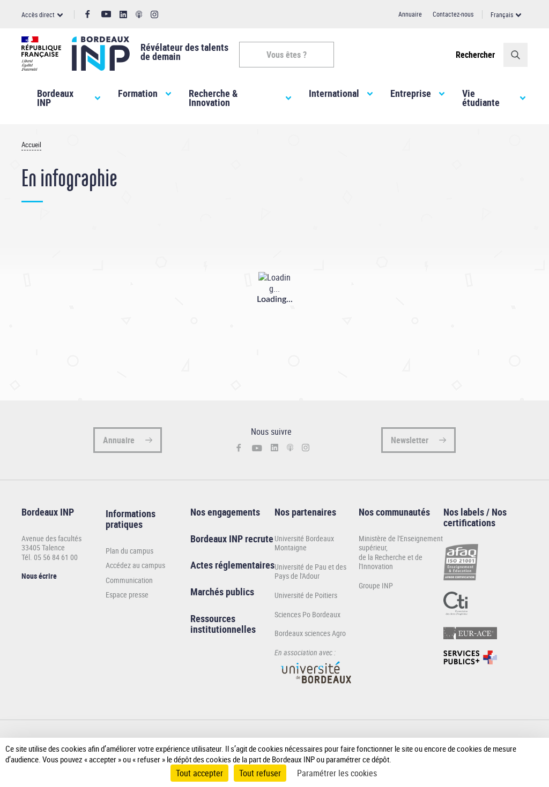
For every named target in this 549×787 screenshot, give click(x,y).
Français (502, 14)
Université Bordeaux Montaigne (304, 543)
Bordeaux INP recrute (231, 538)
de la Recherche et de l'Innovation (390, 562)
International (334, 93)
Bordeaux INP (55, 98)
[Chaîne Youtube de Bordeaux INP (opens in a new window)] (106, 14)
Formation (138, 93)
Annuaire (410, 14)
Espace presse (127, 595)
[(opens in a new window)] (316, 688)
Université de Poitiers (305, 595)
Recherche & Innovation (213, 98)
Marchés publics (222, 591)
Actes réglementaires (232, 564)
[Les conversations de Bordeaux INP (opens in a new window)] (139, 15)
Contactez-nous (453, 14)
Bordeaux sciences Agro (310, 633)
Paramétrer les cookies (337, 773)
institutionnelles (223, 629)
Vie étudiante (481, 98)
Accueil (31, 144)
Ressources (212, 618)
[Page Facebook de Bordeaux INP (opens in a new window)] (88, 14)
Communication (129, 580)
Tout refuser (260, 773)
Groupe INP (376, 585)
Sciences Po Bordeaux (307, 614)
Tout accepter (199, 773)
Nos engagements (225, 511)
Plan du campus (129, 551)
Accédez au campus (135, 565)
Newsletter (409, 440)
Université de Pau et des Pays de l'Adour (310, 571)
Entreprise (410, 93)
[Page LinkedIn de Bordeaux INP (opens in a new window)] (123, 15)
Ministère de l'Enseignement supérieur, (401, 543)
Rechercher (475, 54)
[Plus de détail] (530, 754)
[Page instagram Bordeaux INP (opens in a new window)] (154, 15)
